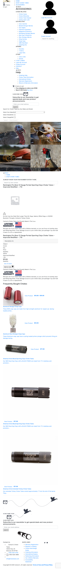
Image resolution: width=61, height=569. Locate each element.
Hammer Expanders (25, 29)
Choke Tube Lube (24, 20)
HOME (8, 175)
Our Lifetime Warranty (32, 558)
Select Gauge (8, 117)
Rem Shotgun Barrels (25, 37)
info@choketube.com (12, 559)
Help (17, 68)
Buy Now (30, 90)
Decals (21, 58)
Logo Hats (22, 52)
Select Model (8, 115)
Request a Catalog (30, 546)
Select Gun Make (9, 112)
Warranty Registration (25, 81)
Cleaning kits (23, 45)
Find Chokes (13, 120)
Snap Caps (22, 41)
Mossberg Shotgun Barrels (27, 33)
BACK (6, 173)
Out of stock (8, 263)
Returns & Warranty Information (28, 83)
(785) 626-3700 (13, 552)
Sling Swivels (23, 39)
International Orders (25, 79)
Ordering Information (31, 552)
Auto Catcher (23, 24)
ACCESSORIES (20, 5)
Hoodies (21, 49)
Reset (5, 120)
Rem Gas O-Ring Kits (25, 35)
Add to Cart (8, 267)
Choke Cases (23, 14)
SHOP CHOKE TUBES (22, 3)
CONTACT (19, 66)
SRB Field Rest (23, 43)
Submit (15, 107)
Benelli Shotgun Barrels (26, 26)
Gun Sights (22, 27)
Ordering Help (23, 75)
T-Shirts (21, 51)
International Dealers (31, 554)
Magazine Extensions (25, 31)
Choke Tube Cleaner (25, 18)
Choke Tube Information (26, 77)
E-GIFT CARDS (20, 60)
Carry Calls (22, 57)
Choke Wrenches (24, 16)
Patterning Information (32, 556)
